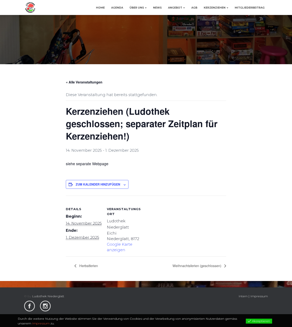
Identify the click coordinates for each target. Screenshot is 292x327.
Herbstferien (88, 265)
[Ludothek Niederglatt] (30, 7)
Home (100, 7)
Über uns (137, 7)
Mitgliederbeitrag (250, 7)
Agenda (117, 7)
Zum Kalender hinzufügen (98, 184)
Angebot (175, 7)
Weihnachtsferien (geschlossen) (197, 265)
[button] (146, 7)
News (157, 7)
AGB (194, 7)
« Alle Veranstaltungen (84, 82)
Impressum (259, 296)
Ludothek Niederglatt (48, 296)
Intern (243, 296)
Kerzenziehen (215, 7)
